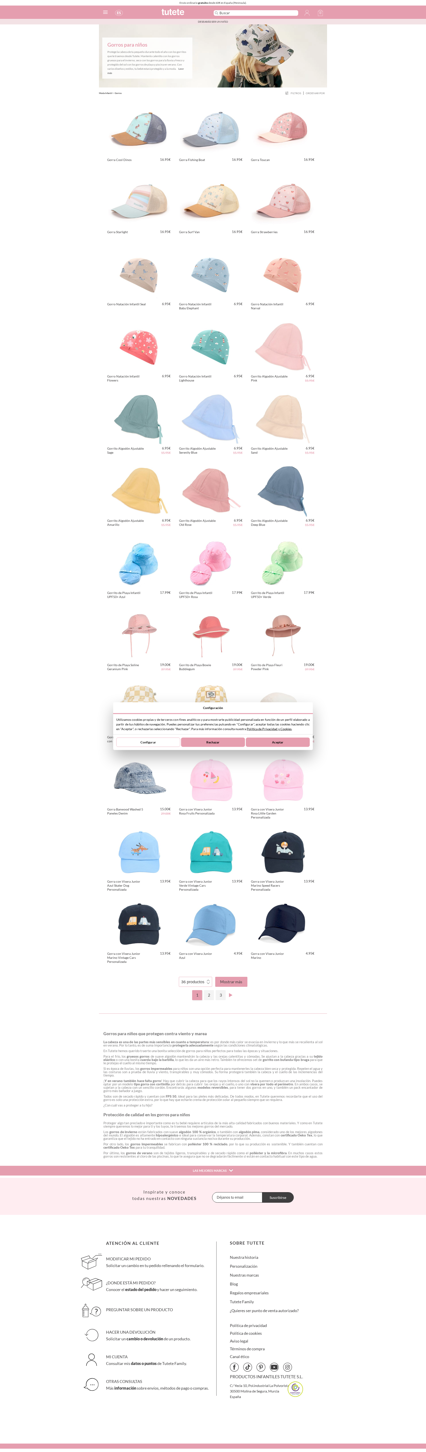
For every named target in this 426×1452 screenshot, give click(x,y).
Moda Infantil (105, 93)
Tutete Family (242, 1301)
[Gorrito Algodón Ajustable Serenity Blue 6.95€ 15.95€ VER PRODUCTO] (211, 418)
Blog (234, 1284)
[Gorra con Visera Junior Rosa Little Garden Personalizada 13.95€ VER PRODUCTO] (283, 779)
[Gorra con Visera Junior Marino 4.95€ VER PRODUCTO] (283, 923)
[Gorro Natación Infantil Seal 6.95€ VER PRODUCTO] (139, 274)
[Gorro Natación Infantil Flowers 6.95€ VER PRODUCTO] (139, 346)
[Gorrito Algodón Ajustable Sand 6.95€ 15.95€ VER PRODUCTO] (283, 418)
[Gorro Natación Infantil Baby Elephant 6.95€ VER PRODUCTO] (211, 274)
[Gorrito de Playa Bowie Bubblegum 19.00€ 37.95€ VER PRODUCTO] (211, 634)
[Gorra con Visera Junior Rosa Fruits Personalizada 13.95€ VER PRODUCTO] (211, 779)
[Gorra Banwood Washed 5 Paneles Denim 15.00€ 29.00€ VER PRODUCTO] (139, 779)
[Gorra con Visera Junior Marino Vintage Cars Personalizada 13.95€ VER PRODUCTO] (139, 923)
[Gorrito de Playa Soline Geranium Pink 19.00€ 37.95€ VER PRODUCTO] (139, 634)
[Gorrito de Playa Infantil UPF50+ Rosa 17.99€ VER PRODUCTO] (211, 562)
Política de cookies (246, 1333)
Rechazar (212, 742)
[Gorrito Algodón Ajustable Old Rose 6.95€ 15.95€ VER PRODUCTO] (211, 490)
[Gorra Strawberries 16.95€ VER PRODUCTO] (283, 201)
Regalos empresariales (249, 1293)
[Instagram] (287, 1367)
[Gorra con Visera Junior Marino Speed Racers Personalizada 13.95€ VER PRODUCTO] (283, 851)
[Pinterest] (260, 1367)
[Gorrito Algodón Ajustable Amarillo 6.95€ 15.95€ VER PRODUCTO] (139, 490)
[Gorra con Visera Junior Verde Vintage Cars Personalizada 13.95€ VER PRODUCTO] (211, 851)
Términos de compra (247, 1349)
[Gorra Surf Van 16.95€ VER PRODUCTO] (211, 201)
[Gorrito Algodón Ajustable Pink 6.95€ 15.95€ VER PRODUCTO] (283, 346)
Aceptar (277, 742)
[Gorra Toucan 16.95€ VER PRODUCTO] (283, 129)
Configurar (148, 742)
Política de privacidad (248, 1325)
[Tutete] (183, 14)
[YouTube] (274, 1367)
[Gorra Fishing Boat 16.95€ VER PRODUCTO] (211, 129)
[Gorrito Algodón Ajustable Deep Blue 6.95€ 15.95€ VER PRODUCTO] (283, 490)
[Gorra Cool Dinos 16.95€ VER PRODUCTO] (139, 129)
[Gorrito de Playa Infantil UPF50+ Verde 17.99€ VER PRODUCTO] (283, 562)
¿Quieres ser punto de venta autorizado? (264, 1310)
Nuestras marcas (244, 1275)
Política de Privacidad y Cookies (269, 729)
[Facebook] (234, 1367)
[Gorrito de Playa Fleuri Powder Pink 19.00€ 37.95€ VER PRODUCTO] (283, 634)
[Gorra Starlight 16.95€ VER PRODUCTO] (139, 201)
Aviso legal (239, 1341)
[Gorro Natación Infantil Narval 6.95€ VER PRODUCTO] (283, 274)
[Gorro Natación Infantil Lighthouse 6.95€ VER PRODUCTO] (211, 346)
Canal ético (239, 1356)
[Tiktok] (247, 1367)
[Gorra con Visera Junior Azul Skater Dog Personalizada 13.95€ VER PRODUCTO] (139, 851)
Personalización (243, 1266)
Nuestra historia (244, 1257)
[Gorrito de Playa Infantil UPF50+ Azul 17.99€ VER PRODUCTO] (139, 562)
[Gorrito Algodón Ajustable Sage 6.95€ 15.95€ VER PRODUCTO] (139, 418)
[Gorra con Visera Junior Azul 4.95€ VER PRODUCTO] (211, 923)
